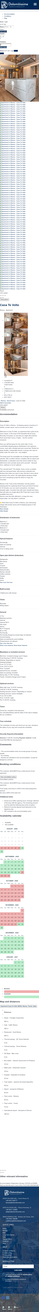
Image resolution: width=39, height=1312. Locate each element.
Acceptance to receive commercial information (15, 1280)
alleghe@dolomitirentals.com (15, 1212)
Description (4, 299)
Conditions (7, 16)
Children (3, 42)
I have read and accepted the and (18, 1275)
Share (3, 407)
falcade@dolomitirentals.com (15, 1202)
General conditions (9, 1251)
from (1, 22)
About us (5, 1241)
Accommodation (9, 14)
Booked (7, 988)
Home (5, 1228)
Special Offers (7, 1239)
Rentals (5, 1230)
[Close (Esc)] (1, 295)
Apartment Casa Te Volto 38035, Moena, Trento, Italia (18, 1006)
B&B (4, 1233)
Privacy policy (7, 1255)
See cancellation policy (8, 777)
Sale (4, 1237)
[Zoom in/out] (5, 295)
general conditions (14, 1276)
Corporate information (10, 1257)
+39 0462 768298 (11, 1219)
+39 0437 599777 (11, 1200)
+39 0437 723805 (11, 1209)
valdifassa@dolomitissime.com (16, 1221)
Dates (2, 27)
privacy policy (27, 1274)
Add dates (3, 31)
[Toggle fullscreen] (3, 295)
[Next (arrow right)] (3, 297)
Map (5, 18)
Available (7, 994)
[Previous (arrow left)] (1, 297)
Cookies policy (7, 1253)
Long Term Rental (8, 1235)
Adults (2, 33)
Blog (4, 1243)
